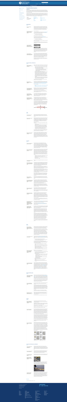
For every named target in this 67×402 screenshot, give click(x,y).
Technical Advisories (21, 19)
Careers (19, 392)
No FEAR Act (36, 396)
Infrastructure (26, 393)
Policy (25, 396)
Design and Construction (21, 12)
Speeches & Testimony (46, 393)
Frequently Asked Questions (21, 18)
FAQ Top (27, 63)
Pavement (35, 20)
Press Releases (45, 392)
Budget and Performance (37, 393)
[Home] (24, 3)
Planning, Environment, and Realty (28, 395)
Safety (21, 6)
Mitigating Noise (20, 14)
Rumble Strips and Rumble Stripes (21, 8)
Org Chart (20, 393)
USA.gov (36, 398)
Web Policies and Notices (37, 399)
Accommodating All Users (21, 13)
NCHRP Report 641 (44, 36)
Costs (34, 19)
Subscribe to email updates (42, 384)
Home (19, 6)
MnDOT (40, 267)
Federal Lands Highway (27, 392)
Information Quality (37, 395)
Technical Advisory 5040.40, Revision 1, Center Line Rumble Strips (41, 86)
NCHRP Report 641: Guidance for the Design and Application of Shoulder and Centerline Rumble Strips (40, 82)
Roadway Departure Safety (24, 6)
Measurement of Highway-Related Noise (42, 236)
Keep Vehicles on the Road (29, 6)
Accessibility (36, 392)
